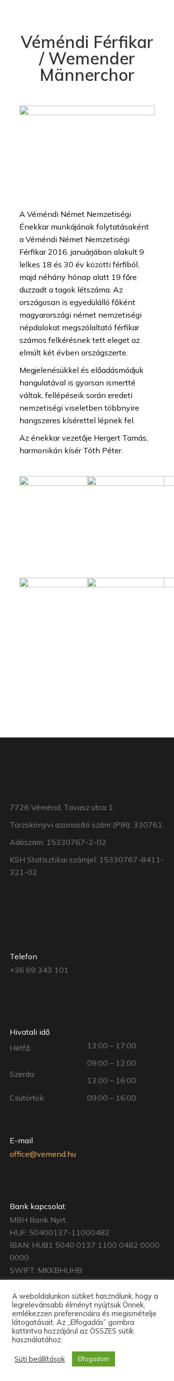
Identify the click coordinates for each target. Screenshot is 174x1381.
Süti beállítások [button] (39, 1359)
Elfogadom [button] (93, 1359)
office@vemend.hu (43, 1154)
